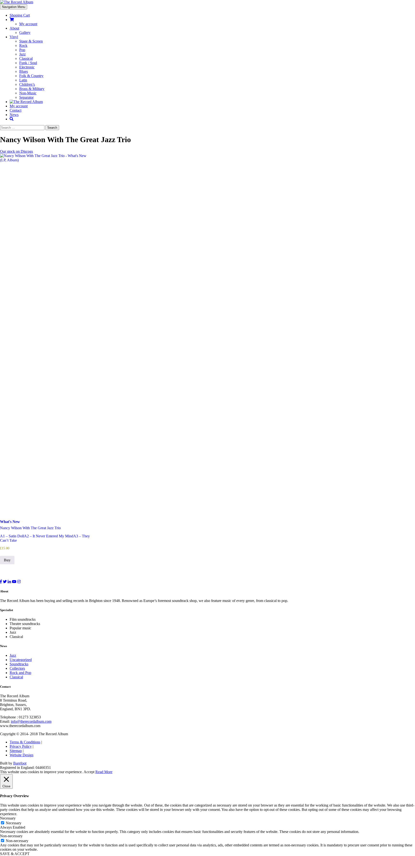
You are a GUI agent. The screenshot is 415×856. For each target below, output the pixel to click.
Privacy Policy (21, 746)
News (14, 115)
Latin (23, 80)
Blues (23, 71)
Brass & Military (31, 89)
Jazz (22, 54)
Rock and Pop (20, 673)
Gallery (25, 32)
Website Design (21, 755)
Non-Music (28, 93)
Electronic (27, 67)
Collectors (17, 668)
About (14, 28)
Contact (15, 110)
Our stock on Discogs (16, 151)
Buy (7, 560)
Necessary (13, 823)
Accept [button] (89, 772)
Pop (22, 50)
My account (28, 24)
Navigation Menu (13, 7)
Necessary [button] (8, 818)
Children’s (27, 84)
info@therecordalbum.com (31, 721)
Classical (26, 58)
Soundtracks (19, 664)
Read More (103, 772)
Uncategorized (21, 660)
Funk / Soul (28, 63)
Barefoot (19, 763)
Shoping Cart (20, 15)
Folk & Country (31, 76)
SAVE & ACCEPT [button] (15, 854)
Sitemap (16, 751)
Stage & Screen (31, 41)
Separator (26, 97)
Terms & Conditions (25, 742)
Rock (23, 45)
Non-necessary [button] (11, 836)
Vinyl (14, 37)
